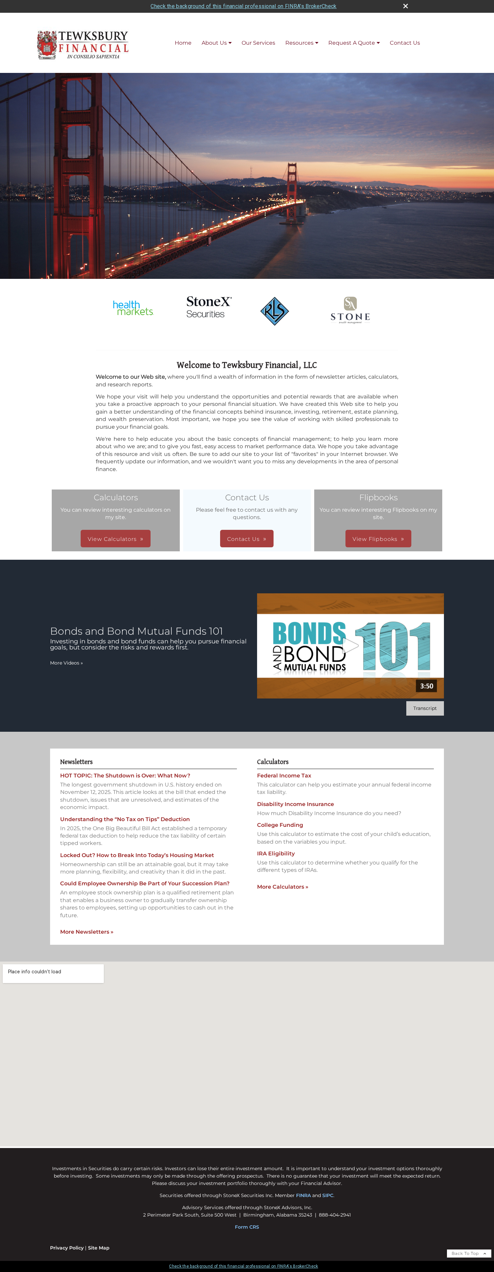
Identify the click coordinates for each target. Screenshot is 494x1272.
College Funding (280, 825)
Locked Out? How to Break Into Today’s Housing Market (137, 855)
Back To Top (466, 1253)
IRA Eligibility (276, 853)
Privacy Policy (67, 1248)
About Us (214, 43)
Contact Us (405, 43)
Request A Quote (351, 43)
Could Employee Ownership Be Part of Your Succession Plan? (145, 883)
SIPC (327, 1195)
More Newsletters (87, 932)
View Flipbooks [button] (375, 539)
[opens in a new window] (134, 322)
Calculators (273, 762)
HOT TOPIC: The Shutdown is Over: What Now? (125, 775)
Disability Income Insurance (295, 804)
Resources (299, 43)
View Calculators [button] (112, 539)
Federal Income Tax (284, 775)
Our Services (258, 43)
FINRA (303, 1195)
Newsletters (76, 762)
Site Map (99, 1248)
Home (183, 43)
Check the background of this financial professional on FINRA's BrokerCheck (243, 6)
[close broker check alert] (405, 6)
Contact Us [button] (243, 539)
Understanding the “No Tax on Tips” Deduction (125, 819)
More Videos (66, 663)
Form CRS (247, 1227)
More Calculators (282, 887)
